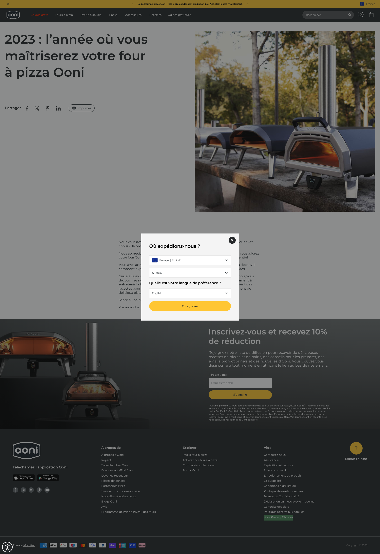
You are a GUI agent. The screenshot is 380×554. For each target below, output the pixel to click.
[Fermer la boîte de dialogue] (232, 240)
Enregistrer (190, 306)
